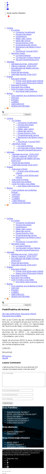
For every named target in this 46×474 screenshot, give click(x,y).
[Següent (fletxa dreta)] (5, 473)
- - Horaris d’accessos (25, 125)
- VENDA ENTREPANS (21, 203)
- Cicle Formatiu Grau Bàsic (23, 184)
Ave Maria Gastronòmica (26, 91)
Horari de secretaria (19, 72)
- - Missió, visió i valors (25, 129)
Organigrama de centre (26, 45)
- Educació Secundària (21, 182)
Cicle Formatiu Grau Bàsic (22, 89)
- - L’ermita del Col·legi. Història (29, 148)
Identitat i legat (18, 53)
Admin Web (12, 442)
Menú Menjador (14, 416)
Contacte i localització (25, 32)
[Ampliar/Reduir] (3, 471)
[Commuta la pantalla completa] (5, 471)
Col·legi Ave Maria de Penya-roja (18, 450)
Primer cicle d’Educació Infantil (29, 81)
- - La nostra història (24, 146)
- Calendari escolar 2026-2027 (24, 165)
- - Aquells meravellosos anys (28, 150)
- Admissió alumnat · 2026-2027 (25, 154)
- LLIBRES (15, 199)
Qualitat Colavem (14, 444)
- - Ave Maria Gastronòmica (27, 186)
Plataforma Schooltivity (17, 420)
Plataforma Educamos (17, 418)
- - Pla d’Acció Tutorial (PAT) (28, 142)
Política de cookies (20, 452)
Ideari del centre (23, 41)
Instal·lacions (21, 36)
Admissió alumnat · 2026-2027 (24, 64)
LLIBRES (15, 102)
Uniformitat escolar (15, 422)
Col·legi (17, 314)
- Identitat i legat (18, 144)
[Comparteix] (7, 471)
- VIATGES (15, 194)
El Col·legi (15, 30)
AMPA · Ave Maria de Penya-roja (21, 414)
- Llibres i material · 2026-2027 (24, 156)
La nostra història (23, 55)
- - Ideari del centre (24, 131)
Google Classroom (15, 431)
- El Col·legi (16, 120)
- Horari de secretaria (20, 163)
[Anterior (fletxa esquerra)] (3, 473)
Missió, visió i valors (23, 39)
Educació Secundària (20, 87)
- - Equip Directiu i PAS (26, 133)
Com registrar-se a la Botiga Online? (27, 96)
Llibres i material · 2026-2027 (24, 66)
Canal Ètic (34, 452)
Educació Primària (19, 85)
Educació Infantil (18, 79)
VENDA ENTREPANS (20, 106)
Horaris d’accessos (23, 34)
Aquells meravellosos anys (27, 60)
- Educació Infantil (19, 169)
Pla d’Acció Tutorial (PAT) (27, 51)
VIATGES (15, 98)
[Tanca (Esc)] (10, 471)
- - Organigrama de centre (27, 135)
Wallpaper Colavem (15, 446)
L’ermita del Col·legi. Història (28, 58)
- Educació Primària (19, 180)
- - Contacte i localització (26, 123)
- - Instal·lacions (22, 127)
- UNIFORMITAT (18, 201)
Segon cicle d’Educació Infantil (29, 83)
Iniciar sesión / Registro (16, 13)
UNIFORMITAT (17, 104)
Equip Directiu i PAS (24, 43)
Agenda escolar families (17, 412)
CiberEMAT (12, 433)
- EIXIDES (15, 196)
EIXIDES (15, 100)
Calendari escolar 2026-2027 (24, 74)
